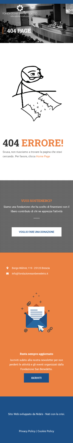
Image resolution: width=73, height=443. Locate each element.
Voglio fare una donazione (36, 231)
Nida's (39, 414)
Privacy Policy (27, 431)
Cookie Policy (46, 431)
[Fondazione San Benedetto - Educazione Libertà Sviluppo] (20, 11)
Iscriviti (36, 377)
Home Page (43, 156)
